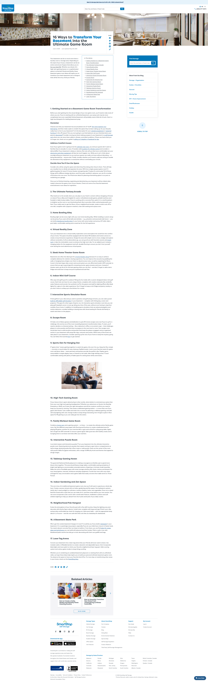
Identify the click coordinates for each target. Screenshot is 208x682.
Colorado (88, 665)
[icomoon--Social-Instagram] (64, 631)
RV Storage (89, 630)
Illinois (99, 660)
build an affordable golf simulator (60, 301)
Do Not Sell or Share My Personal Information (62, 677)
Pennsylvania (123, 665)
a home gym (60, 425)
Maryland (100, 668)
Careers (103, 627)
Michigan (111, 658)
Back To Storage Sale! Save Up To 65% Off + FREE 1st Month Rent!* (105, 2)
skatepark (104, 524)
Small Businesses (134, 103)
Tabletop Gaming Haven (93, 88)
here (68, 337)
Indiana (100, 663)
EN (202, 6)
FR (205, 6)
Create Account (147, 627)
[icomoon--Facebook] (56, 631)
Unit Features (90, 644)
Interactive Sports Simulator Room (96, 75)
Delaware (88, 668)
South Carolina (124, 668)
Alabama (88, 658)
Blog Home (82, 611)
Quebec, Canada (147, 663)
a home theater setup (82, 257)
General (131, 89)
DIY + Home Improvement (137, 99)
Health (131, 113)
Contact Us (131, 636)
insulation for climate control (91, 149)
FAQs (129, 633)
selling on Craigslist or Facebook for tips (86, 139)
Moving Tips (133, 94)
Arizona (88, 660)
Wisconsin (134, 665)
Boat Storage (90, 633)
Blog (102, 630)
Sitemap (52, 675)
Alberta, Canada (135, 668)
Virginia (133, 660)
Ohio (121, 658)
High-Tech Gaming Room (93, 82)
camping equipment (97, 131)
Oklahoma (123, 660)
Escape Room (90, 77)
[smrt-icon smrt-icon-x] (60, 631)
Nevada (111, 663)
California (88, 663)
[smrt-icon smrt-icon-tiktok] (73, 631)
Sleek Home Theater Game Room (96, 71)
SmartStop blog (73, 559)
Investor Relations (106, 644)
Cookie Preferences (87, 675)
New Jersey (112, 665)
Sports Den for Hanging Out (94, 80)
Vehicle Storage (90, 624)
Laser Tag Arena (91, 96)
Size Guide (131, 624)
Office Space (89, 641)
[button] (122, 9)
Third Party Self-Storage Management (111, 647)
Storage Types (90, 621)
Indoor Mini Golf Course (93, 73)
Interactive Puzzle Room (93, 86)
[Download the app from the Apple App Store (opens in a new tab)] (70, 643)
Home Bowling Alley (92, 67)
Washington (134, 663)
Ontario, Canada (147, 660)
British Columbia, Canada (150, 658)
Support (130, 621)
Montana (111, 660)
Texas (133, 658)
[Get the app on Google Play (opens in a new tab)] (56, 643)
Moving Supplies (132, 627)
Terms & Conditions (68, 675)
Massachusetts (102, 665)
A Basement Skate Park (93, 94)
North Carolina (113, 668)
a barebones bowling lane (64, 221)
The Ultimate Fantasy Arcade (95, 65)
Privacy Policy (77, 675)
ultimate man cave (83, 147)
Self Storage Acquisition (107, 641)
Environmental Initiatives (108, 636)
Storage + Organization (136, 80)
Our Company (105, 624)
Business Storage (90, 636)
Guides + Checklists (135, 85)
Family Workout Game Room (94, 84)
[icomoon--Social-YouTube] (69, 631)
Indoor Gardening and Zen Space (96, 90)
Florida (99, 658)
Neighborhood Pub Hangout (94, 92)
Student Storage (90, 638)
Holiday (131, 108)
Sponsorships (104, 638)
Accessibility (59, 675)
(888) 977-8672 (201, 9)
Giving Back (104, 633)
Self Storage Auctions (80, 677)
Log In (144, 624)
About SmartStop (106, 621)
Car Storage (89, 627)
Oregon (122, 663)
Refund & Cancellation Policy (57, 679)
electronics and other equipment (60, 153)
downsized (59, 135)
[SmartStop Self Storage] (64, 624)
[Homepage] (8, 8)
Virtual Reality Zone (92, 69)
